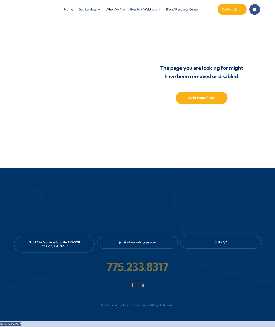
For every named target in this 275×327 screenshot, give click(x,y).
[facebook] (133, 285)
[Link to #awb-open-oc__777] (254, 9)
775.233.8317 (137, 267)
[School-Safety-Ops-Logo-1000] (34, 3)
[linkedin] (142, 285)
